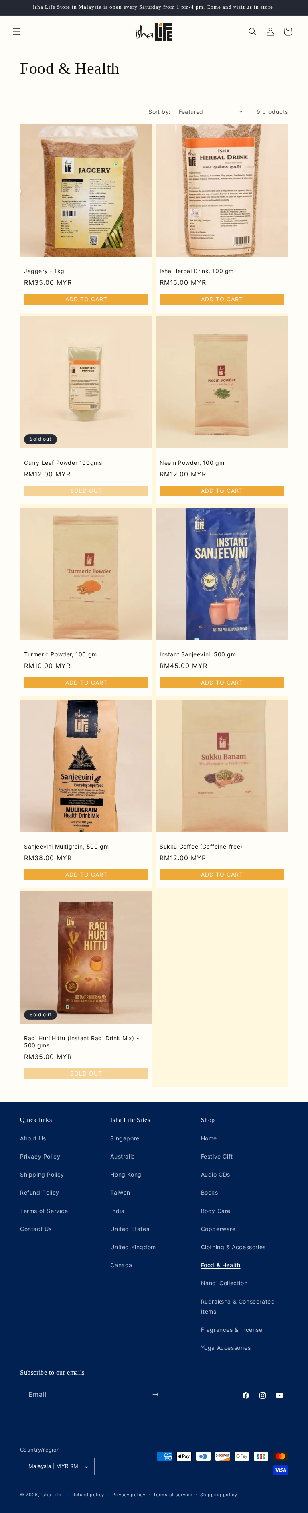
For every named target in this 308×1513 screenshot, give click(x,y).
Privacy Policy (40, 1156)
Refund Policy (39, 1192)
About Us (33, 1138)
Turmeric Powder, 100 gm (60, 654)
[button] (17, 32)
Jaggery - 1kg (44, 270)
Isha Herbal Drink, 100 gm (197, 270)
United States (129, 1228)
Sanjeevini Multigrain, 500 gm (66, 846)
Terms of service (172, 1494)
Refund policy (88, 1494)
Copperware (218, 1228)
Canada (121, 1265)
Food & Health (221, 1265)
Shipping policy (218, 1494)
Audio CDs (215, 1174)
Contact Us (36, 1228)
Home (209, 1138)
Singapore (124, 1138)
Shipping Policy (42, 1174)
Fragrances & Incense (232, 1329)
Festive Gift (217, 1156)
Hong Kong (125, 1174)
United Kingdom (133, 1247)
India (117, 1210)
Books (209, 1192)
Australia (122, 1156)
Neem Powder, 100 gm (192, 462)
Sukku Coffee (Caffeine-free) (201, 846)
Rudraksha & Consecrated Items (238, 1306)
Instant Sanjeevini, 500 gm (198, 654)
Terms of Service (44, 1210)
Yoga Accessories (226, 1347)
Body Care (216, 1210)
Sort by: (159, 111)
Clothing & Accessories (233, 1247)
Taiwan (120, 1192)
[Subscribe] (155, 1394)
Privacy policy (129, 1494)
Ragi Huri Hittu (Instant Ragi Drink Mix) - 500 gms (81, 1042)
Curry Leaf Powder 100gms (63, 462)
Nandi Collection (224, 1283)
